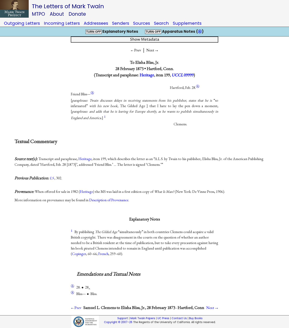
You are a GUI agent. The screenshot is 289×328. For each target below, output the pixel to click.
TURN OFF (93, 31)
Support (122, 318)
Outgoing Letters (22, 23)
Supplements (187, 23)
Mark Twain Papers (142, 318)
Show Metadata (144, 39)
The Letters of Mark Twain (68, 6)
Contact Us (179, 318)
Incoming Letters (62, 23)
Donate (77, 14)
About (57, 14)
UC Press (163, 318)
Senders (120, 23)
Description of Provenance (108, 200)
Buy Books (195, 318)
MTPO (38, 14)
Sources (141, 23)
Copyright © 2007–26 (118, 322)
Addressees (96, 23)
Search (161, 23)
